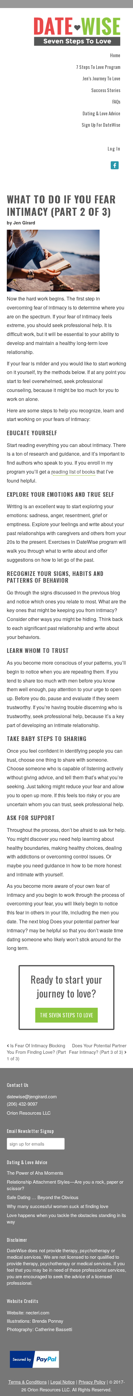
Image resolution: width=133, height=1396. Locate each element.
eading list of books (74, 471)
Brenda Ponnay (47, 1320)
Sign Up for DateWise (101, 124)
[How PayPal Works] (34, 1366)
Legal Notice (62, 1382)
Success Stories (105, 90)
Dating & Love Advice (101, 113)
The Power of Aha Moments (35, 1172)
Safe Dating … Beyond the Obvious (43, 1197)
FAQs (116, 101)
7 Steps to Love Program (98, 66)
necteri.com (37, 1312)
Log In (114, 148)
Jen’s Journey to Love (101, 78)
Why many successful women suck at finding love (57, 1206)
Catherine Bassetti (53, 1329)
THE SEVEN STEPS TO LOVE (66, 1015)
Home (115, 55)
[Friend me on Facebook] (115, 165)
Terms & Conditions (27, 1382)
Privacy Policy (92, 1382)
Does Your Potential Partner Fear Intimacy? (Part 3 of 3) (98, 1048)
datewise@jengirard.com (32, 1096)
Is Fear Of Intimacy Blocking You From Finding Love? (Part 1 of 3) (36, 1052)
